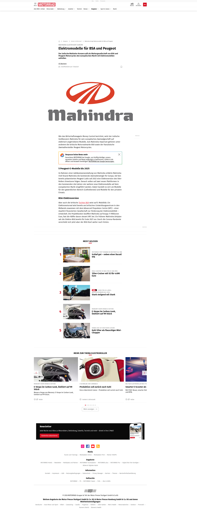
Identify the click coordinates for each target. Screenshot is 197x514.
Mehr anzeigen (89, 409)
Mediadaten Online (86, 455)
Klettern (93, 505)
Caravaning (69, 505)
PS (80, 481)
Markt (115, 9)
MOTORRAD (73, 481)
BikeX (62, 505)
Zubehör (70, 9)
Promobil (141, 505)
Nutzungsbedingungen (73, 473)
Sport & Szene (105, 9)
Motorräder (50, 9)
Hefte (97, 1)
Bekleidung (60, 9)
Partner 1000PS (112, 455)
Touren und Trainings (70, 455)
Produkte (102, 1)
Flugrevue (85, 505)
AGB (62, 473)
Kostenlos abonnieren (49, 436)
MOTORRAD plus (103, 463)
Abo (93, 1)
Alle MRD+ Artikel (39, 9)
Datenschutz (86, 473)
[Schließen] (119, 154)
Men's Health (112, 505)
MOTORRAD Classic (89, 481)
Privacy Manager (98, 473)
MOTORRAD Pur (115, 463)
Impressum (55, 473)
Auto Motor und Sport (51, 505)
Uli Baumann (62, 64)
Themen (114, 473)
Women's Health (96, 507)
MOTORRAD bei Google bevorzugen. (101, 161)
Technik (79, 9)
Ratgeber (94, 9)
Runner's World (84, 507)
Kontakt (47, 473)
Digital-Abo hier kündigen (130, 463)
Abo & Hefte (106, 481)
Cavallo (77, 505)
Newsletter (57, 463)
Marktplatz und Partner (70, 463)
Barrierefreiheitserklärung (128, 473)
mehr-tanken (102, 505)
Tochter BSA (84, 203)
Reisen (86, 9)
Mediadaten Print (99, 455)
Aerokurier (38, 505)
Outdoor (133, 505)
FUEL (98, 481)
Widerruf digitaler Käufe (90, 465)
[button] (90, 101)
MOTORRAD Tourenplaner (88, 463)
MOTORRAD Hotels (46, 463)
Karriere (107, 473)
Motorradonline (123, 505)
